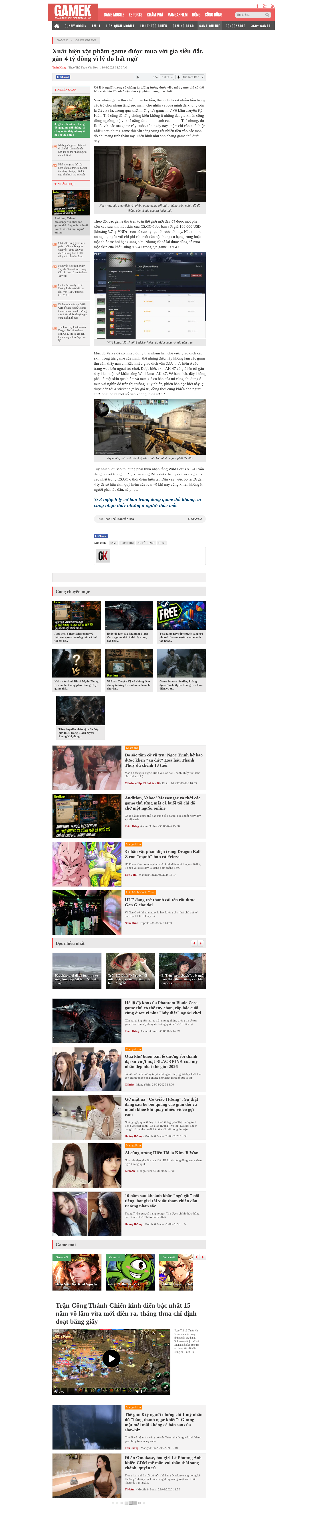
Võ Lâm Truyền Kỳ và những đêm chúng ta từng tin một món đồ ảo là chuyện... (129, 685)
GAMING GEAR (183, 25)
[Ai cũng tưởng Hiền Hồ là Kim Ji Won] (86, 1165)
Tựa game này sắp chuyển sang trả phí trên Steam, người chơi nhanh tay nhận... (181, 637)
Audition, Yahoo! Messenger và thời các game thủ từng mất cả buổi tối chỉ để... (76, 637)
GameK (62, 40)
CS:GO (162, 543)
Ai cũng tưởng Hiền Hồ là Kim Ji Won (161, 1152)
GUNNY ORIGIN (76, 25)
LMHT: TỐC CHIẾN (154, 25)
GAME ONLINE (209, 25)
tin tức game (146, 543)
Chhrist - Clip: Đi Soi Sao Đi (142, 783)
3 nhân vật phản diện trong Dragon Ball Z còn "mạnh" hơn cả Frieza (163, 854)
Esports (144, 923)
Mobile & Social (155, 1136)
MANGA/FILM (178, 14)
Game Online (85, 40)
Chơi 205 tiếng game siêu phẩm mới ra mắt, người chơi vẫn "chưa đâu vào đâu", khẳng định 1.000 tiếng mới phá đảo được (71, 249)
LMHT (96, 25)
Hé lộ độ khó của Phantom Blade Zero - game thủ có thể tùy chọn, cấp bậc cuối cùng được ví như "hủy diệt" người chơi (163, 1007)
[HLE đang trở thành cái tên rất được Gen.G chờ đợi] (86, 912)
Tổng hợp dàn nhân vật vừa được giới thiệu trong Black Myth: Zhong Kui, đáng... (79, 733)
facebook (257, 6)
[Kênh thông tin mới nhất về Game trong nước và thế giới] (73, 12)
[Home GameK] (56, 25)
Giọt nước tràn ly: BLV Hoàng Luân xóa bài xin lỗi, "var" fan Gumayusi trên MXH (71, 290)
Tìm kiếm (268, 15)
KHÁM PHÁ (155, 14)
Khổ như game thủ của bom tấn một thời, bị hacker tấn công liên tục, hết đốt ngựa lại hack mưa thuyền (72, 169)
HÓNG (196, 14)
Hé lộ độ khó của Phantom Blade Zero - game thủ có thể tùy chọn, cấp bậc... (127, 637)
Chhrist (129, 1084)
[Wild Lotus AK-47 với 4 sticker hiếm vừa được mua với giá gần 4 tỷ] (150, 295)
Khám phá (168, 783)
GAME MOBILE (114, 14)
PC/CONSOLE (236, 25)
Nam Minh (131, 923)
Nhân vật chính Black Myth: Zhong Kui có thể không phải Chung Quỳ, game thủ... (76, 685)
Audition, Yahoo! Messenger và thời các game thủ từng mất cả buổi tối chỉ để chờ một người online (71, 225)
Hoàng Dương (133, 1136)
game (113, 543)
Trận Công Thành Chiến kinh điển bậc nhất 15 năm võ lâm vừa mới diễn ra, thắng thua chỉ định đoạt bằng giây (126, 1313)
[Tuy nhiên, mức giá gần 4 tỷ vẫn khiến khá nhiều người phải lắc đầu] (150, 427)
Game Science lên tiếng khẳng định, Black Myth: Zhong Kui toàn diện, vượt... (180, 685)
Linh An (130, 1170)
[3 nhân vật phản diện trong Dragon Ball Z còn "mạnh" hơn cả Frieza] (86, 864)
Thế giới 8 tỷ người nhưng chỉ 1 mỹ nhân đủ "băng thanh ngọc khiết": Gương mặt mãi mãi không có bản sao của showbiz (163, 1422)
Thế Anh (130, 1489)
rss (273, 6)
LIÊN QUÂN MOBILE (120, 25)
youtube (264, 6)
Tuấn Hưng (132, 826)
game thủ (127, 543)
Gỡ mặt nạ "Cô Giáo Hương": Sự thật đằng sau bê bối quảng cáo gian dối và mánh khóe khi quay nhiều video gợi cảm (161, 1107)
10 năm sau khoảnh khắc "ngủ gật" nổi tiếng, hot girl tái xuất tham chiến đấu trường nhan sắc (162, 1200)
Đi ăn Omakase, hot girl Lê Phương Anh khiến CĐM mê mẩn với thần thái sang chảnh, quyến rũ (163, 1462)
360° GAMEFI (261, 25)
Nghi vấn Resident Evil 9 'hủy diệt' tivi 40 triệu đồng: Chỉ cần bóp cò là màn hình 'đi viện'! (72, 270)
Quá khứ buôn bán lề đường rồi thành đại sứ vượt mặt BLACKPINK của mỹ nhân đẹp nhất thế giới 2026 (161, 1061)
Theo (149, 519)
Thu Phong (132, 1448)
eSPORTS (135, 14)
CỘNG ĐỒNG (213, 14)
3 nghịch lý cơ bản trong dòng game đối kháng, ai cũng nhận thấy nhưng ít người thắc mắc (69, 129)
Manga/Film (146, 874)
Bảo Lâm (131, 874)
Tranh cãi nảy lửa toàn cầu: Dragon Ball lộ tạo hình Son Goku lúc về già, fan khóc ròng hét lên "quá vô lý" (72, 334)
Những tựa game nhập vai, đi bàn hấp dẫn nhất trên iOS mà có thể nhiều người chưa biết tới (72, 150)
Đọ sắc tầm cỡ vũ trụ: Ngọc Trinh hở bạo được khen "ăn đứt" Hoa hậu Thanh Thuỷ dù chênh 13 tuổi (164, 760)
